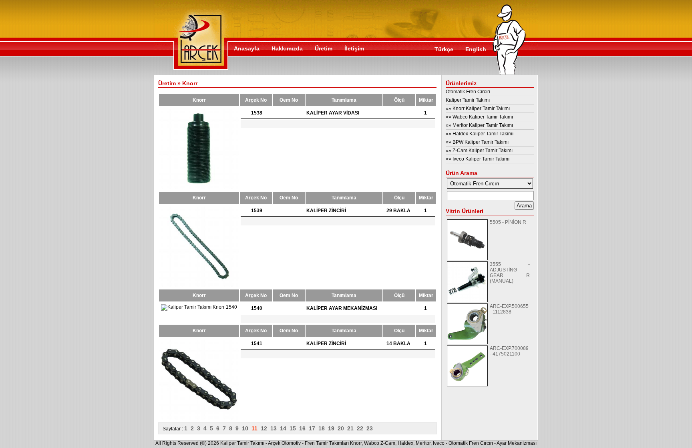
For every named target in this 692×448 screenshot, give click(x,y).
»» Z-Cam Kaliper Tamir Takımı (479, 150)
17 (313, 428)
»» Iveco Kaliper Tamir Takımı (477, 159)
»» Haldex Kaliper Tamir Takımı (479, 134)
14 (285, 428)
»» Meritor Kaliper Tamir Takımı (479, 125)
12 (265, 428)
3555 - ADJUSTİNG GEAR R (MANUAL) (510, 272)
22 (361, 428)
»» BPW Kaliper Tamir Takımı (477, 142)
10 (246, 428)
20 (342, 428)
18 (323, 428)
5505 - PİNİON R (508, 222)
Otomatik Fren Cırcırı (468, 91)
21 (352, 428)
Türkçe (444, 49)
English (475, 49)
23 (370, 428)
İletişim (354, 48)
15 (294, 428)
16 (304, 428)
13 (275, 428)
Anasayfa (247, 48)
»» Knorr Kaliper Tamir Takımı (478, 108)
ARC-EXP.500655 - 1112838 (509, 309)
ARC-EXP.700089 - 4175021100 (509, 351)
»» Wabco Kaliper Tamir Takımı (479, 117)
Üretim (323, 48)
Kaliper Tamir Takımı (468, 100)
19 (333, 428)
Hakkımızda (287, 48)
